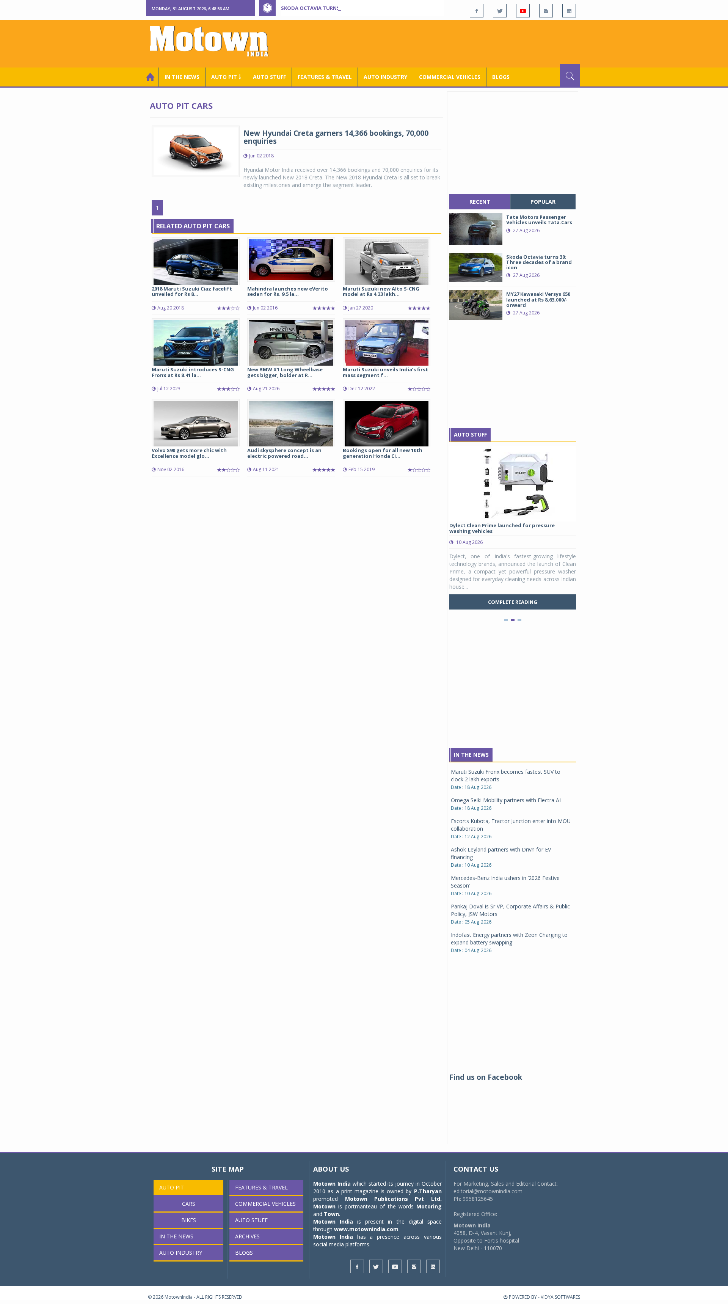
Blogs (501, 76)
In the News (182, 76)
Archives (247, 1236)
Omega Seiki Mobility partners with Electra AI (506, 800)
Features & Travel (325, 76)
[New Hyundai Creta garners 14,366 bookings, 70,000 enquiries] (196, 150)
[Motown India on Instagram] (546, 10)
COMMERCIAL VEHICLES (449, 76)
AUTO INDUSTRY (385, 76)
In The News (471, 754)
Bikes (188, 1220)
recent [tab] (479, 201)
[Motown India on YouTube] (523, 10)
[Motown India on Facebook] (476, 10)
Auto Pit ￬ (226, 76)
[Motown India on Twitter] (500, 10)
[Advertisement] (442, 43)
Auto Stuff (269, 76)
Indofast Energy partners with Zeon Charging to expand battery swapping (509, 938)
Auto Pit (171, 1187)
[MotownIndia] (214, 41)
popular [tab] (542, 201)
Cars (188, 1203)
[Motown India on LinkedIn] (569, 10)
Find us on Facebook (485, 1077)
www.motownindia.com (366, 1229)
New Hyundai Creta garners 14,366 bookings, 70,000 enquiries (335, 137)
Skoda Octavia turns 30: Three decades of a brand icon (357, 8)
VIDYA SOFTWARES (560, 1297)
